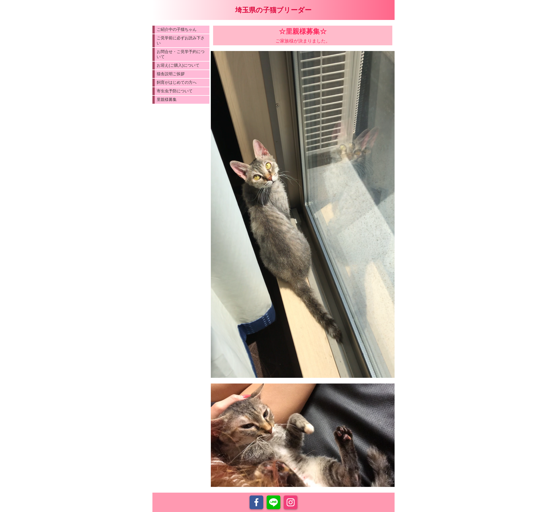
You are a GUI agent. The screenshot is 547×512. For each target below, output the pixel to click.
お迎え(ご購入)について (178, 65)
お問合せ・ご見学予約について (181, 54)
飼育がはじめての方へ (177, 82)
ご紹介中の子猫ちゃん (177, 29)
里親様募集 (167, 99)
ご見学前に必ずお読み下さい (181, 40)
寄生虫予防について (175, 91)
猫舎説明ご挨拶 (171, 74)
